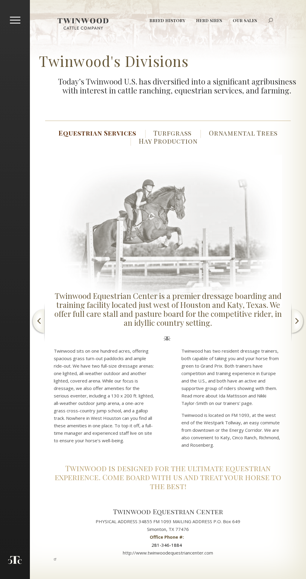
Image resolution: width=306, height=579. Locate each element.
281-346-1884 (167, 545)
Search (271, 20)
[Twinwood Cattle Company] (82, 24)
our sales (245, 20)
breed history (167, 20)
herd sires (209, 20)
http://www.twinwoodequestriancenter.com (168, 553)
